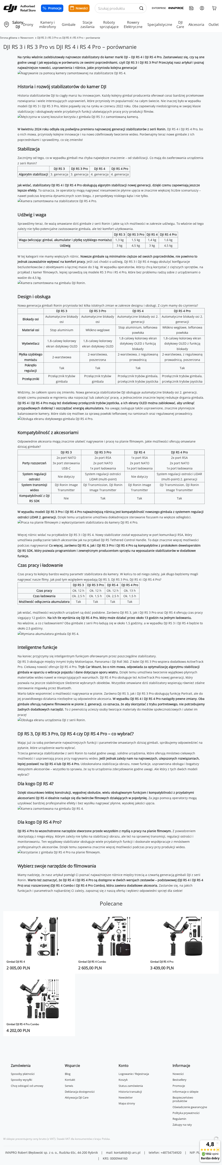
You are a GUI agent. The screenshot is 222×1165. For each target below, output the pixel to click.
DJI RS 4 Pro (189, 129)
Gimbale (68, 24)
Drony (28, 24)
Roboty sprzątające (109, 24)
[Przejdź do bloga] (191, 8)
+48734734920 (171, 1152)
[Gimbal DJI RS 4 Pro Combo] (39, 998)
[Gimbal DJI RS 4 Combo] (111, 936)
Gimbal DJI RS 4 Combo (92, 961)
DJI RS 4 (172, 129)
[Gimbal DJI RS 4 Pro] (182, 936)
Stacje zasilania (87, 24)
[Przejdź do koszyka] (214, 8)
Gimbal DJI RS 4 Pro (161, 961)
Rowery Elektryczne (133, 24)
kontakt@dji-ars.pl (127, 1152)
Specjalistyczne (159, 24)
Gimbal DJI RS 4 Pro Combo (23, 1024)
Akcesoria (196, 24)
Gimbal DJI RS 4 (16, 961)
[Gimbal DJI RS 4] (39, 936)
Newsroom (27, 38)
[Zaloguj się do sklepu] (202, 8)
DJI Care (180, 24)
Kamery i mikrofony (47, 24)
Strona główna (8, 38)
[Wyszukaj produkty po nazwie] (141, 8)
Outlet (214, 24)
